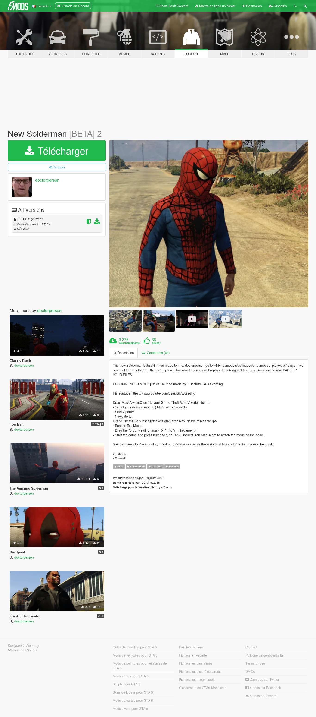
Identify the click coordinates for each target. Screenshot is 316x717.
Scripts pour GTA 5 (126, 684)
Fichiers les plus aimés (195, 663)
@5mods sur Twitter (264, 679)
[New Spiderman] (209, 224)
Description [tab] (125, 352)
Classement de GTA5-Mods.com (202, 687)
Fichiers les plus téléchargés (200, 671)
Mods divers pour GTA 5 (130, 708)
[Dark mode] (295, 6)
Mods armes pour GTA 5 (131, 676)
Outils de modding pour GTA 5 (135, 647)
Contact (251, 647)
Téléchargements (129, 342)
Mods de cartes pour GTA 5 (133, 700)
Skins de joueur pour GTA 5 (133, 692)
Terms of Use (255, 663)
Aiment (156, 342)
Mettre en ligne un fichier (216, 5)
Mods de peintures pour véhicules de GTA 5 (140, 665)
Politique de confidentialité (264, 655)
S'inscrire (280, 5)
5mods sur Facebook (265, 687)
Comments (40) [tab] (157, 352)
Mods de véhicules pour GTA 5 (135, 655)
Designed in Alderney (23, 645)
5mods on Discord (262, 695)
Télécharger (61, 150)
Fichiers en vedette (193, 655)
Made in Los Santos (22, 650)
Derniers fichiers (191, 647)
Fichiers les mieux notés (196, 679)
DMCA (250, 671)
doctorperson (47, 180)
